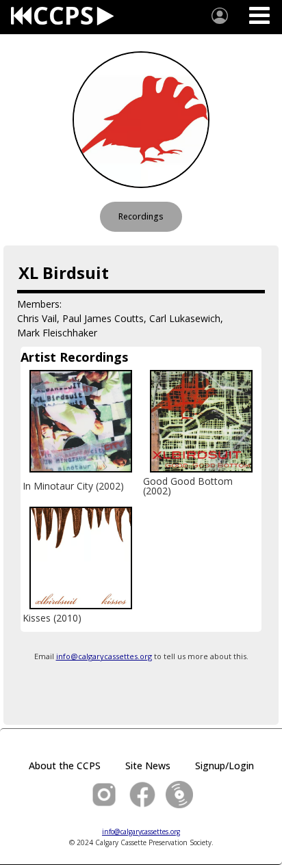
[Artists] (220, 16)
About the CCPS (65, 765)
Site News (147, 765)
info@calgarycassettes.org (104, 656)
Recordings (141, 216)
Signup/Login (224, 765)
